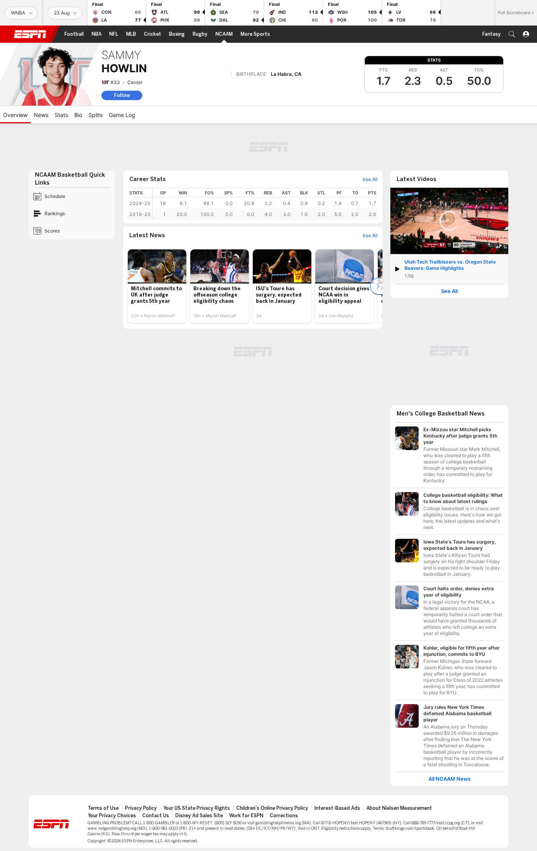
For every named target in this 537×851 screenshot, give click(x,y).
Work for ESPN (246, 815)
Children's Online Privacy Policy (272, 808)
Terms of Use (103, 808)
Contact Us (155, 815)
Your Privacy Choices (112, 815)
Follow (122, 95)
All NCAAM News (449, 779)
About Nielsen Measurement (399, 808)
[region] (265, 204)
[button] (512, 34)
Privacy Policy (141, 808)
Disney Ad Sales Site (199, 815)
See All (449, 291)
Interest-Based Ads (337, 808)
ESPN (30, 34)
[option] (157, 286)
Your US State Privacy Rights (196, 808)
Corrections (284, 815)
